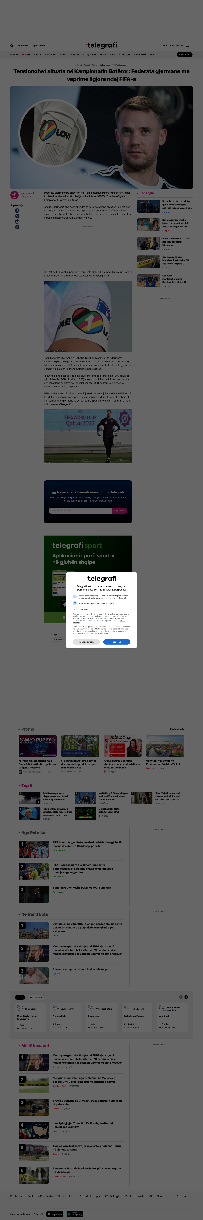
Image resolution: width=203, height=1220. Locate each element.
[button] (101, 609)
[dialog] (101, 610)
